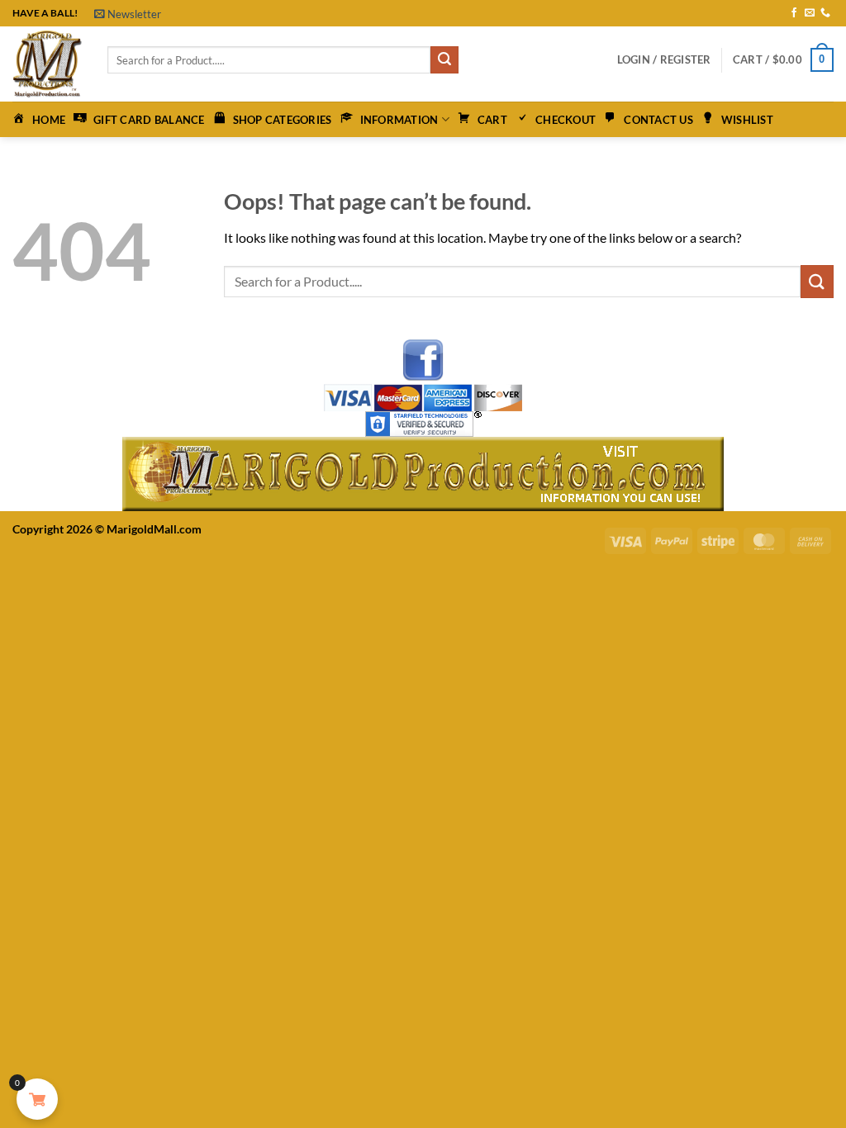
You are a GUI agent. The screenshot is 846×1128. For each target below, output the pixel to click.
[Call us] (825, 13)
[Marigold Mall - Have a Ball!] (47, 64)
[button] (127, 14)
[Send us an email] (810, 13)
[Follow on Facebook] (794, 13)
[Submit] (444, 60)
